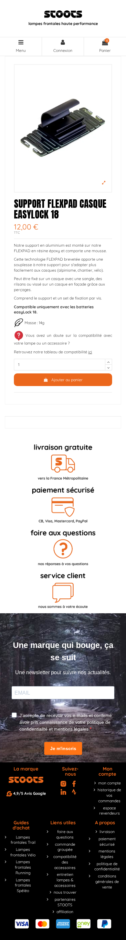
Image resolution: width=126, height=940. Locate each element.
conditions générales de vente (107, 881)
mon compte (109, 783)
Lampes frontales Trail (23, 840)
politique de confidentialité (107, 866)
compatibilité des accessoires (65, 862)
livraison (107, 831)
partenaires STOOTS (65, 902)
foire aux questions (65, 834)
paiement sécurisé (107, 841)
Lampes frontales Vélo (23, 852)
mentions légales (107, 854)
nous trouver (65, 892)
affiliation (65, 911)
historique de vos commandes (109, 795)
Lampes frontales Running (23, 867)
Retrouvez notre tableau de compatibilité (53, 351)
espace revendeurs (109, 810)
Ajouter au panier (67, 379)
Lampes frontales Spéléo (23, 885)
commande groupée (65, 847)
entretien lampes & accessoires (65, 880)
